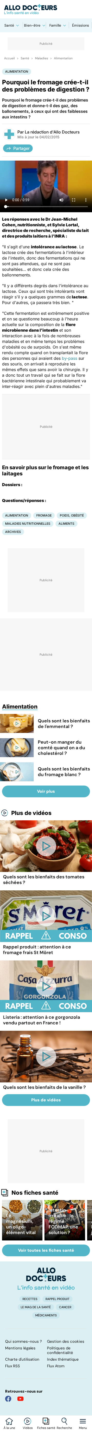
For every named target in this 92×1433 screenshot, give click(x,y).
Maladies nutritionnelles (27, 523)
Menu (83, 1428)
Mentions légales (20, 1348)
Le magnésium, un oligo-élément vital (21, 1224)
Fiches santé (46, 1428)
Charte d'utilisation (22, 1359)
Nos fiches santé (35, 1192)
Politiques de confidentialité (60, 1350)
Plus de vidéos (31, 813)
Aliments (66, 523)
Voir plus (46, 791)
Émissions (80, 25)
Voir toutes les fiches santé (46, 1250)
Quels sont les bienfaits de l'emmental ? (64, 724)
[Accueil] (46, 1279)
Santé (9, 25)
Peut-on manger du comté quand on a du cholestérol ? (61, 747)
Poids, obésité (72, 515)
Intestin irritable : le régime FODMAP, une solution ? (63, 1221)
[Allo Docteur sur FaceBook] (8, 1399)
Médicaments (46, 1315)
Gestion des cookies (65, 1341)
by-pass (69, 358)
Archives (13, 532)
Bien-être (32, 25)
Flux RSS (12, 1366)
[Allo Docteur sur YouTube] (20, 1399)
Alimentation (63, 58)
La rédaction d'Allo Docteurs (52, 132)
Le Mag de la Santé (36, 1307)
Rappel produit (57, 1299)
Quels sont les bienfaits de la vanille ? (44, 1087)
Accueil (9, 58)
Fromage (44, 515)
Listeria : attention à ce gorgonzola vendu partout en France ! (41, 1020)
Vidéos (28, 1428)
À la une (9, 1428)
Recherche (64, 1428)
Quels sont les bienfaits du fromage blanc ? (64, 772)
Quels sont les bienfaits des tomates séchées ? (43, 880)
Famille (55, 25)
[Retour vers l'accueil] (46, 9)
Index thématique (63, 1359)
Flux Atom (55, 1366)
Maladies (41, 58)
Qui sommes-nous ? (23, 1341)
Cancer (65, 1307)
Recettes (29, 1299)
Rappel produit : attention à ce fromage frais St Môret (37, 950)
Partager (21, 148)
